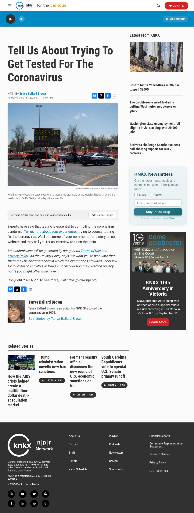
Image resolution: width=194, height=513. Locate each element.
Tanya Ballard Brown (33, 93)
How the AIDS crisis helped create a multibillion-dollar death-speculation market (19, 390)
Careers (114, 461)
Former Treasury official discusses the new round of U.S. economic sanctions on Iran (83, 371)
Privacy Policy (168, 218)
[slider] (27, 19)
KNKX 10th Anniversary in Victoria (158, 288)
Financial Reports (159, 436)
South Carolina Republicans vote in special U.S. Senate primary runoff (113, 367)
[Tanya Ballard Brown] (16, 311)
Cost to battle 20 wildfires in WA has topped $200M (154, 87)
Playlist (113, 436)
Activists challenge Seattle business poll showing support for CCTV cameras (155, 149)
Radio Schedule (78, 469)
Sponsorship (116, 469)
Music (142, 194)
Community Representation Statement (166, 445)
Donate (178, 5)
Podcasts (114, 444)
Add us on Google (102, 214)
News (158, 194)
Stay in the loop (158, 212)
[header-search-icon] (158, 5)
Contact (73, 444)
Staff (72, 452)
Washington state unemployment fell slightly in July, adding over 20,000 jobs (155, 128)
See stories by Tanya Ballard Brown (55, 318)
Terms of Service (159, 454)
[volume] (22, 19)
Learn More (158, 322)
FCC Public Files (158, 471)
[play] (10, 19)
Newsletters (116, 452)
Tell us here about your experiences (51, 232)
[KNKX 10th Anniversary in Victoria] (158, 253)
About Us (74, 436)
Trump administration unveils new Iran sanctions (52, 364)
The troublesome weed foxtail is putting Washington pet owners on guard (153, 106)
